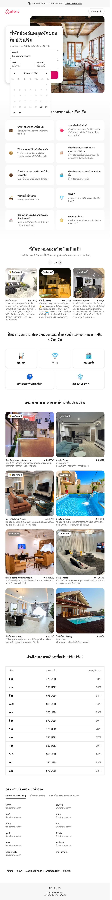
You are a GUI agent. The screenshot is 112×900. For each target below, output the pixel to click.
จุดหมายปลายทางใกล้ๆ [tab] (15, 796)
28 (41, 107)
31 (20, 112)
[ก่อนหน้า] (50, 262)
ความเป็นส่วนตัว (51, 895)
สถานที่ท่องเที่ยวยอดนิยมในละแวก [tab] (64, 796)
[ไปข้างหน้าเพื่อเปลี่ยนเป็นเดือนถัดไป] (46, 73)
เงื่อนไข (63, 895)
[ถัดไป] (60, 262)
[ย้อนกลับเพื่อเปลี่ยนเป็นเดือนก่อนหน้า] (15, 73)
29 (46, 107)
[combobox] (34, 56)
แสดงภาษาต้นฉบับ (73, 3)
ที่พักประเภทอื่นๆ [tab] (37, 796)
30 (14, 112)
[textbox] (22, 66)
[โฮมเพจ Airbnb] (12, 11)
